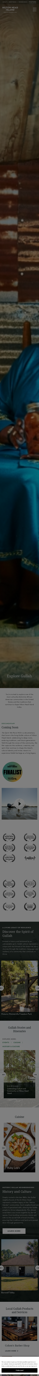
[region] (19, 1365)
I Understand (19, 1370)
